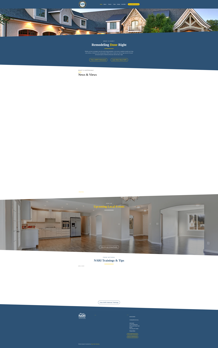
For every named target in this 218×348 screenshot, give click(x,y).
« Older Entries (81, 191)
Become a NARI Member (132, 336)
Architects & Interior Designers (101, 321)
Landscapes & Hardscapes (116, 319)
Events (109, 4)
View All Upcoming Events (109, 247)
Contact (118, 4)
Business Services (98, 326)
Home (101, 4)
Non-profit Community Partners (117, 322)
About (105, 4)
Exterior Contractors (115, 328)
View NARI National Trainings (109, 302)
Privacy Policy (132, 330)
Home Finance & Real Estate (116, 317)
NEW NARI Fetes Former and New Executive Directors (91, 130)
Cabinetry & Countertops (99, 329)
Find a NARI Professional (98, 60)
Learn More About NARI (119, 60)
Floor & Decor (97, 331)
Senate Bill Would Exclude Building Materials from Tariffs (91, 80)
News (114, 4)
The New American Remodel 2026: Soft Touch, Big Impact (91, 181)
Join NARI (123, 4)
